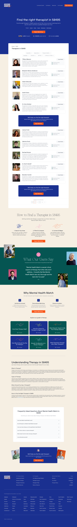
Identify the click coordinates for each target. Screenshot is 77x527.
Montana (32, 508)
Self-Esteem (49, 28)
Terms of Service (19, 485)
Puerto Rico (51, 506)
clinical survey (20, 397)
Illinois (13, 510)
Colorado (6, 508)
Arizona (5, 501)
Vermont (60, 506)
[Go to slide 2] (38, 279)
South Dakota (61, 497)
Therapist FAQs (36, 482)
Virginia (60, 508)
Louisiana (26, 506)
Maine (25, 508)
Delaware (14, 497)
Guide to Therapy (20, 480)
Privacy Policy (55, 482)
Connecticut (6, 510)
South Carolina (52, 510)
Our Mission (48, 5)
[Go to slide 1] (37, 279)
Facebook (71, 478)
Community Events (40, 5)
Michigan (32, 499)
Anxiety (31, 28)
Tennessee (60, 499)
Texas (59, 501)
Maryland (26, 510)
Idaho (13, 508)
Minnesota (33, 501)
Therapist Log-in (36, 480)
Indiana (25, 497)
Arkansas (6, 503)
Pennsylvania (52, 503)
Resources (54, 5)
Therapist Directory (20, 482)
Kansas (25, 501)
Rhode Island (52, 508)
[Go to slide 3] (39, 279)
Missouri (32, 506)
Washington (61, 510)
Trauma (38, 28)
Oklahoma (51, 499)
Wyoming (69, 501)
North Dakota (42, 510)
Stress (35, 28)
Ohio (50, 497)
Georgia (14, 503)
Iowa (25, 499)
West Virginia (70, 497)
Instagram (71, 480)
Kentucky (26, 503)
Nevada (41, 497)
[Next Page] (45, 202)
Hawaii (13, 506)
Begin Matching (68, 5)
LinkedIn (71, 485)
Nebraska (33, 510)
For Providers (60, 5)
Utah (59, 503)
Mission (53, 478)
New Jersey (42, 501)
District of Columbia (16, 499)
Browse (13, 46)
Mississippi (33, 503)
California (6, 506)
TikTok (71, 482)
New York (42, 506)
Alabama (6, 497)
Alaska (5, 499)
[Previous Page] (32, 202)
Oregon (51, 501)
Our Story (54, 480)
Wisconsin (69, 499)
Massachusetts (34, 497)
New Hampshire (43, 499)
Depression (43, 28)
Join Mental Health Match (38, 478)
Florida (13, 501)
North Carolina (43, 508)
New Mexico (42, 503)
